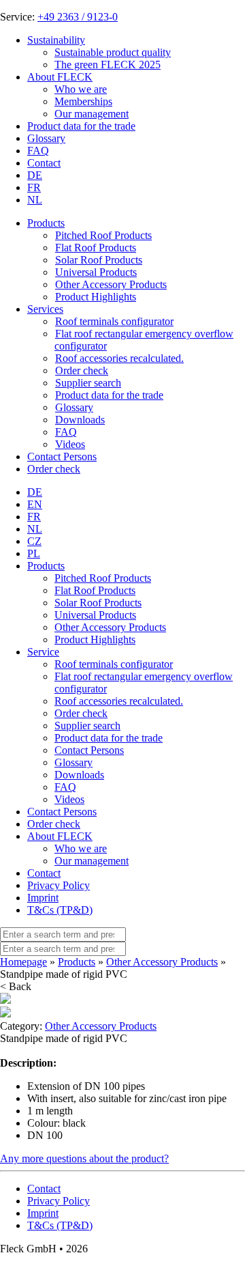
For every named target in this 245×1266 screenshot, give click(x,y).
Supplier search (87, 725)
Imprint (43, 897)
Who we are (80, 89)
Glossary (46, 138)
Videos (69, 799)
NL (34, 200)
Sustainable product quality (112, 52)
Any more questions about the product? (84, 1158)
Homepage (23, 962)
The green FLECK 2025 (107, 64)
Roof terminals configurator (113, 664)
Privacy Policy (58, 885)
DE (34, 175)
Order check (53, 469)
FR (34, 187)
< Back (15, 986)
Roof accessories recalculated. (118, 701)
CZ (34, 541)
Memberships (83, 101)
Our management (91, 113)
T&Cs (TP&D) (60, 910)
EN (34, 504)
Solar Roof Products (98, 602)
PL (33, 553)
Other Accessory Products (110, 627)
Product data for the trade (81, 126)
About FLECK (60, 77)
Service (43, 652)
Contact (44, 163)
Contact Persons (62, 456)
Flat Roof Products (94, 590)
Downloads (79, 774)
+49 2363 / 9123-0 (77, 17)
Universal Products (95, 615)
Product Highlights (94, 639)
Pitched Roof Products (102, 578)
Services (45, 309)
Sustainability (56, 40)
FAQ (38, 150)
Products (46, 223)
